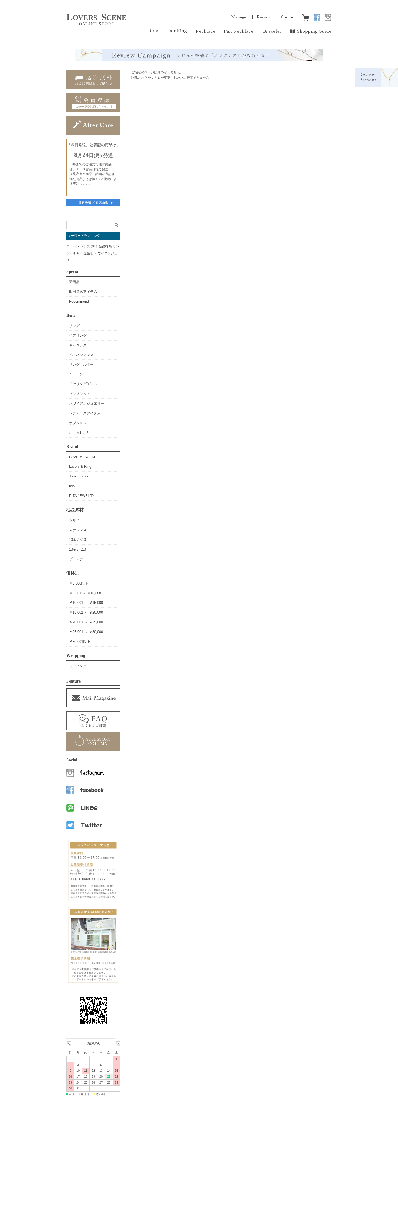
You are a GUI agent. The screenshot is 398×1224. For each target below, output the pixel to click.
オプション (78, 423)
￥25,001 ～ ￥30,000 (86, 632)
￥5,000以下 (78, 583)
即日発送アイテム (83, 292)
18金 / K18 (77, 549)
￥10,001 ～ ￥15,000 (86, 603)
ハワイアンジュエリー (86, 403)
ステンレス (78, 530)
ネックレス (78, 345)
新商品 (74, 282)
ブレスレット (79, 394)
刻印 (94, 246)
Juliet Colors (79, 476)
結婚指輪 (105, 246)
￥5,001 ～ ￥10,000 (85, 593)
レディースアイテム (85, 413)
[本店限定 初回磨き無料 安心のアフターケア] (93, 133)
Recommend (79, 301)
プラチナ (76, 559)
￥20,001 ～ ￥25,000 (86, 622)
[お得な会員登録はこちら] (93, 110)
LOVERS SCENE (83, 457)
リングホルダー (81, 364)
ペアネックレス (81, 355)
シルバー (76, 520)
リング (74, 326)
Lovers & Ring (80, 466)
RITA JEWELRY (81, 496)
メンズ (85, 246)
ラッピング (78, 666)
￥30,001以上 (79, 642)
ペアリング (78, 335)
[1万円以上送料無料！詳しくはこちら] (93, 87)
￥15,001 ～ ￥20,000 (86, 612)
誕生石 (88, 253)
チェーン (72, 246)
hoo (72, 486)
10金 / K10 (77, 540)
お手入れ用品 (79, 433)
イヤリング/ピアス (83, 384)
